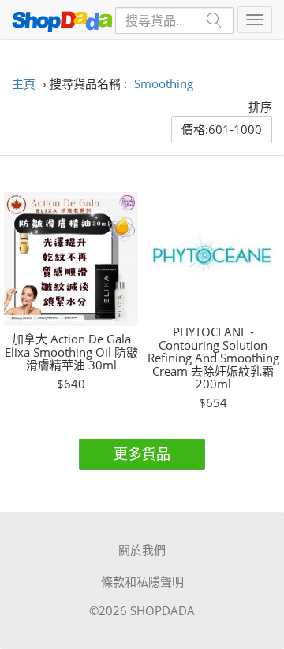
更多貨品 (142, 453)
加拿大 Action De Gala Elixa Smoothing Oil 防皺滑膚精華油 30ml (71, 352)
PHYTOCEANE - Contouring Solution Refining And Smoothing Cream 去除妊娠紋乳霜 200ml (213, 358)
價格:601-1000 (221, 129)
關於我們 (142, 550)
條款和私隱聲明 (142, 581)
